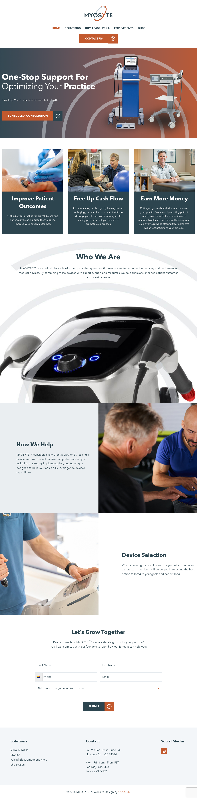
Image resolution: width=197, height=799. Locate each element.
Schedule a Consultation (28, 116)
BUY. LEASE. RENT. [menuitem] (97, 28)
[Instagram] (164, 751)
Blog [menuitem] (141, 28)
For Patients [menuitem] (124, 28)
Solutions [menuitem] (73, 28)
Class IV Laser (19, 749)
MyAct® (15, 755)
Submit (93, 706)
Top (189, 791)
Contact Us (94, 38)
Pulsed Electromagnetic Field (28, 759)
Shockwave (17, 764)
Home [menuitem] (56, 28)
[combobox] (39, 677)
